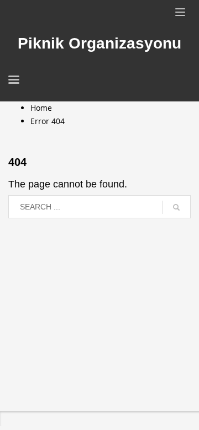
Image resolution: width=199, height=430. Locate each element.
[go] (176, 207)
